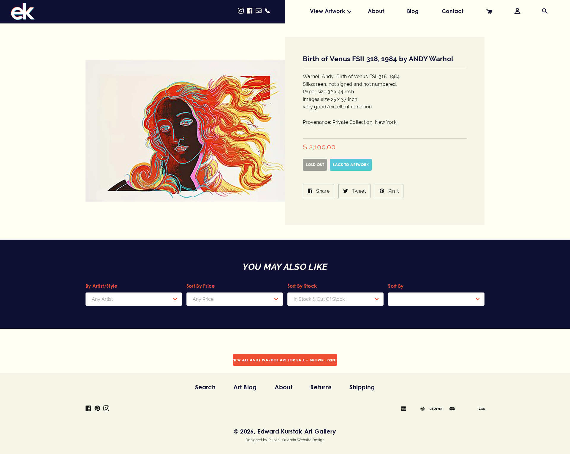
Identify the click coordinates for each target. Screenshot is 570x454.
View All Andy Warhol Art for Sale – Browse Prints (285, 359)
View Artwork (327, 11)
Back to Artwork (350, 164)
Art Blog (244, 387)
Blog (413, 11)
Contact (452, 11)
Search (205, 387)
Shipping (362, 387)
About (376, 11)
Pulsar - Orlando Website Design (296, 440)
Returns (321, 387)
